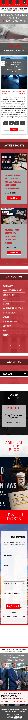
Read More (14, 198)
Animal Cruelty (9, 294)
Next (19, 345)
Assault (6, 303)
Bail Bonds (7, 330)
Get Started (13, 606)
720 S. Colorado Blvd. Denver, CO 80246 (12, 694)
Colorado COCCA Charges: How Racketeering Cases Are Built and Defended (13, 236)
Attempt (6, 317)
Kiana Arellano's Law (22, 92)
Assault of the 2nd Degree (13, 308)
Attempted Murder (10, 321)
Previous (10, 345)
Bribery (6, 335)
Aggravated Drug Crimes (12, 290)
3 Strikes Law (8, 285)
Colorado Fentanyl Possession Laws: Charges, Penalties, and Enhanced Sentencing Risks (13, 182)
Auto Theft (7, 326)
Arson (5, 299)
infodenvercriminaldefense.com (13, 698)
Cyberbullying (19, 91)
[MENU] (3, 2)
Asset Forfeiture (9, 312)
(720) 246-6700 (15, 20)
